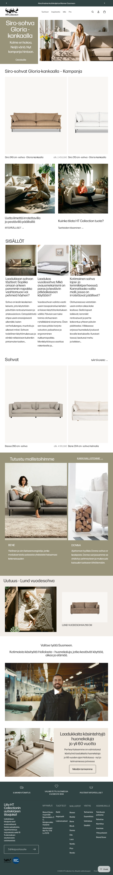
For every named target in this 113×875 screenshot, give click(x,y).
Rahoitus (99, 819)
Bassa (72, 812)
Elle (71, 834)
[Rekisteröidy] (34, 849)
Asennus (99, 828)
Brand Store (101, 837)
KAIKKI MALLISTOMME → (90, 458)
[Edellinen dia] (6, 3)
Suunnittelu (88, 816)
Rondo (72, 852)
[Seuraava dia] (104, 3)
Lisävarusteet (62, 821)
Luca (72, 839)
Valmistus (88, 821)
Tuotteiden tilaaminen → (71, 227)
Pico (71, 848)
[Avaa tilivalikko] (98, 12)
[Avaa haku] (93, 12)
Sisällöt (87, 825)
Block (72, 826)
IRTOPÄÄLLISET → (14, 227)
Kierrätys (100, 823)
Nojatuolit (60, 816)
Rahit (58, 812)
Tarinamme (88, 812)
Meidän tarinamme (82, 769)
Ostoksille (21, 59)
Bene (72, 821)
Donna (72, 830)
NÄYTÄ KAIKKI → (99, 360)
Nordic (72, 843)
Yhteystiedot (101, 832)
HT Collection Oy (68, 871)
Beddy (72, 816)
